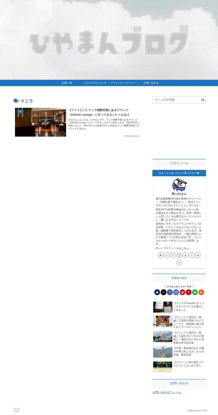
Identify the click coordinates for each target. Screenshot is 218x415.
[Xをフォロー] (167, 255)
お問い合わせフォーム (166, 392)
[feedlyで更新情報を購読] (198, 255)
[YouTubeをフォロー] (185, 255)
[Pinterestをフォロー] (192, 255)
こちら (185, 248)
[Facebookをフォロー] (173, 255)
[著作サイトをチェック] (160, 255)
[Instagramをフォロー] (179, 255)
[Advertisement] (179, 131)
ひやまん (181, 193)
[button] (203, 100)
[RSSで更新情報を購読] (179, 262)
